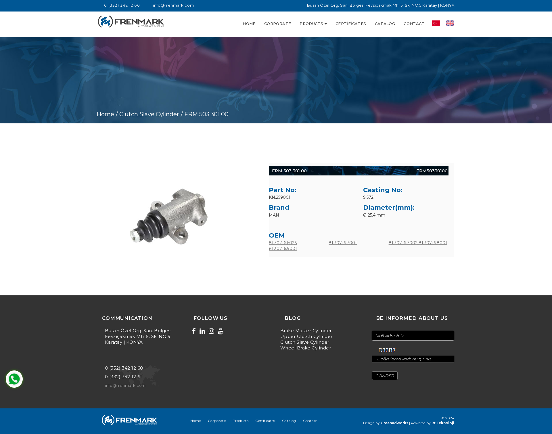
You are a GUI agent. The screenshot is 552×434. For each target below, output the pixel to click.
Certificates (351, 23)
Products (311, 23)
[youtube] (220, 331)
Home (249, 23)
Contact (414, 23)
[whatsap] (14, 379)
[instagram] (211, 331)
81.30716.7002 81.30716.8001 (418, 242)
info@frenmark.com (173, 5)
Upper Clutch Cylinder (306, 336)
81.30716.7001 (343, 242)
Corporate (277, 23)
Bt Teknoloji (443, 423)
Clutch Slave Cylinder (304, 342)
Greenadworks (394, 423)
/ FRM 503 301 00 (205, 114)
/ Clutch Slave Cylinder (147, 114)
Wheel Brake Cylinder (305, 348)
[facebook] (194, 331)
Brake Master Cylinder (305, 330)
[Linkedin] (202, 331)
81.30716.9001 (283, 248)
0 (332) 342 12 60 (122, 5)
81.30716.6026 (283, 242)
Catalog (385, 23)
